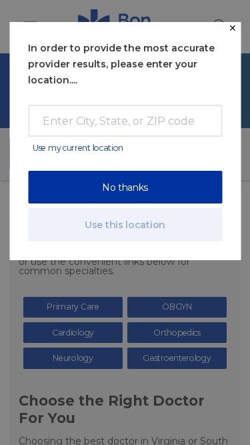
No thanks (125, 187)
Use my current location (78, 148)
